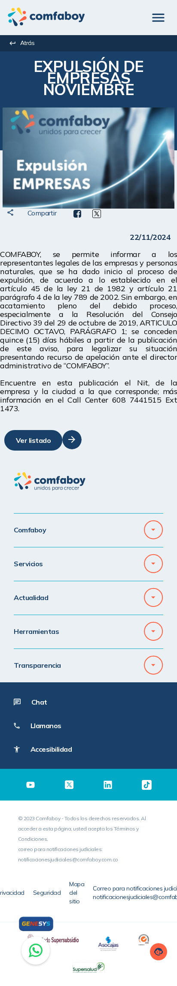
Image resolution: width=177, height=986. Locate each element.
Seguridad (47, 892)
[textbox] (88, 79)
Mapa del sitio (76, 892)
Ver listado (33, 440)
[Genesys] (36, 924)
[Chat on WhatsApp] (35, 950)
